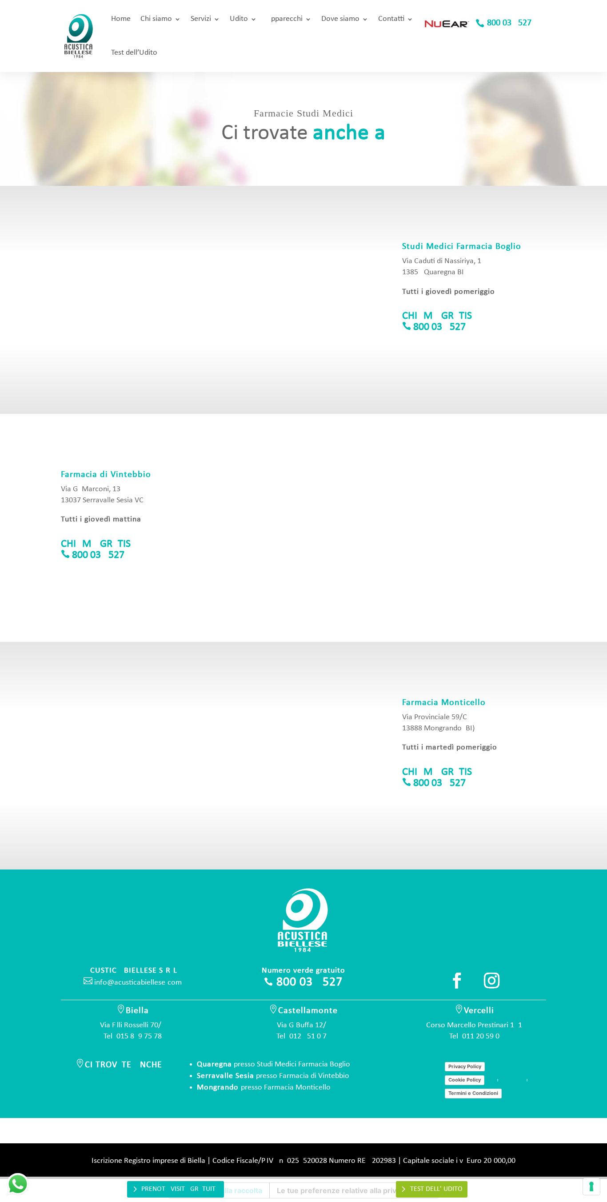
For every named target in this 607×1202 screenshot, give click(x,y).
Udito (239, 19)
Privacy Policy (464, 1066)
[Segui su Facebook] (456, 980)
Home (121, 19)
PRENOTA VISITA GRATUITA (180, 1189)
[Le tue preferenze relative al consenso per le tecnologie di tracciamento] (591, 1186)
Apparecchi (285, 19)
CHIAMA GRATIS (437, 316)
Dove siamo (340, 19)
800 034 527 (509, 23)
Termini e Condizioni (473, 1093)
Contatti (391, 19)
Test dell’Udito (134, 52)
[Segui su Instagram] (491, 980)
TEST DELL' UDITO (436, 1189)
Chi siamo (156, 19)
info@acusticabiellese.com (133, 982)
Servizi (201, 19)
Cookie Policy (464, 1080)
